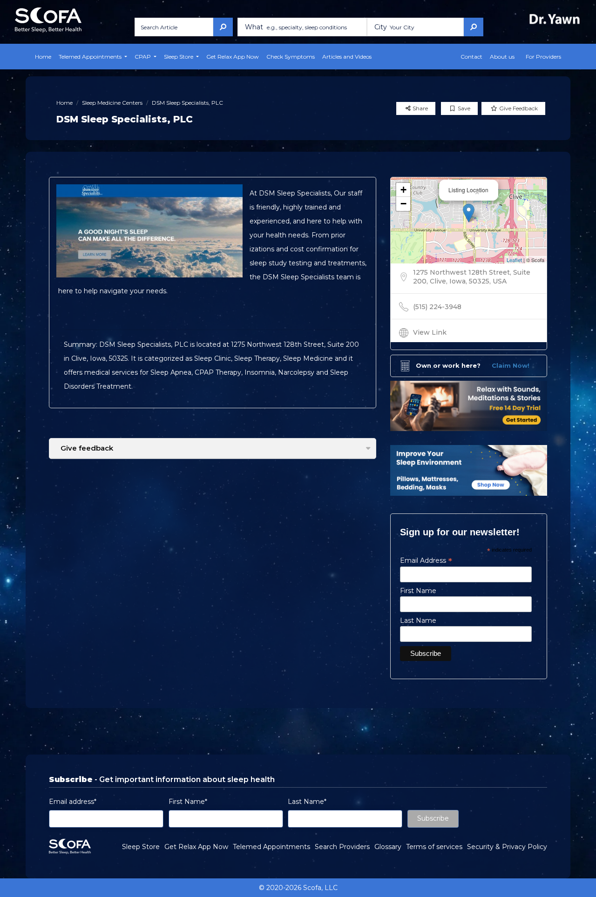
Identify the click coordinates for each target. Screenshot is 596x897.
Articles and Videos (347, 56)
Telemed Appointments (271, 847)
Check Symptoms (290, 56)
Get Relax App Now (232, 56)
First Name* (188, 801)
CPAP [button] (143, 56)
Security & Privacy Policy (507, 847)
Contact (471, 56)
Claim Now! (510, 365)
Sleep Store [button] (179, 56)
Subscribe (433, 818)
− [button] (403, 203)
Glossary (387, 847)
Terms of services (434, 847)
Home (43, 56)
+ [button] (403, 190)
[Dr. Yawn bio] (556, 19)
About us (502, 56)
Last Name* (307, 801)
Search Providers (342, 847)
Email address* (72, 801)
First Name (418, 591)
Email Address (426, 560)
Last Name (418, 620)
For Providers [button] (543, 56)
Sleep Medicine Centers (112, 102)
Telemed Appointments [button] (91, 56)
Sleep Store (141, 847)
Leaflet (514, 259)
